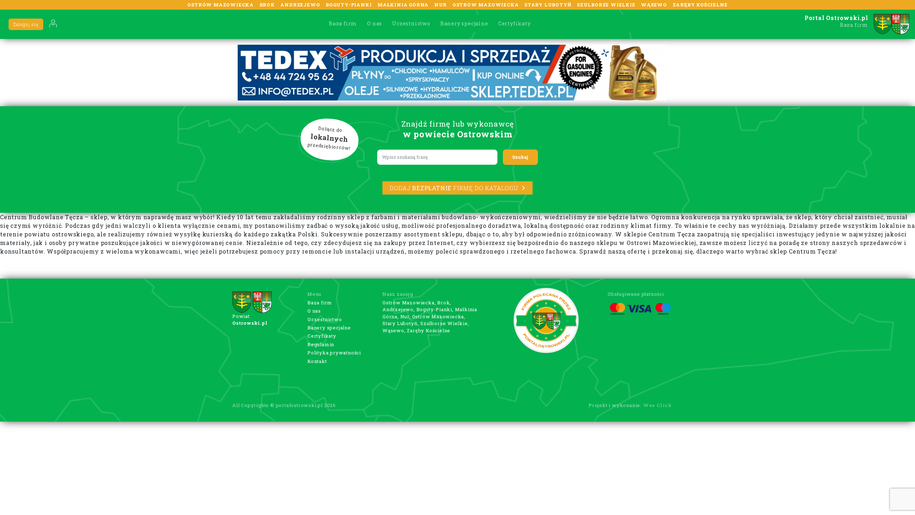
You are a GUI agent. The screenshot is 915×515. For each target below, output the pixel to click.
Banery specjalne (464, 23)
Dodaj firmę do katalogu (454, 188)
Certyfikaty (514, 23)
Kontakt (317, 361)
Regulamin (320, 344)
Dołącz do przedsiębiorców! (329, 138)
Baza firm (343, 23)
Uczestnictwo (411, 23)
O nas (374, 23)
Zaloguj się (26, 24)
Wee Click (657, 405)
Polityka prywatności (334, 352)
